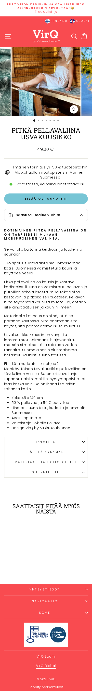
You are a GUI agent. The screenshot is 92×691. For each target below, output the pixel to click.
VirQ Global (46, 666)
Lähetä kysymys (46, 452)
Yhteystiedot (44, 589)
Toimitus (46, 442)
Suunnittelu (46, 472)
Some (44, 613)
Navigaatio (45, 601)
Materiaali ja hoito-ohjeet (46, 462)
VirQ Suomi (46, 656)
